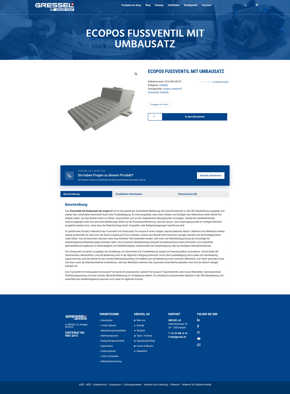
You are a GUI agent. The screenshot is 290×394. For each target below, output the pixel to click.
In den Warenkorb (195, 116)
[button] (136, 74)
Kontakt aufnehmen (210, 175)
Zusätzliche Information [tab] (129, 194)
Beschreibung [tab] (71, 194)
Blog (148, 5)
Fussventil (153, 92)
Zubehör (163, 85)
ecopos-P (176, 88)
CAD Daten (173, 5)
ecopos (167, 88)
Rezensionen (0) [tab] (187, 194)
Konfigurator (191, 5)
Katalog (159, 5)
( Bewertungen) (221, 82)
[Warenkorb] (246, 5)
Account (206, 5)
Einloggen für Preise (159, 104)
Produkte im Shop (131, 5)
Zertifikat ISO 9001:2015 (74, 334)
